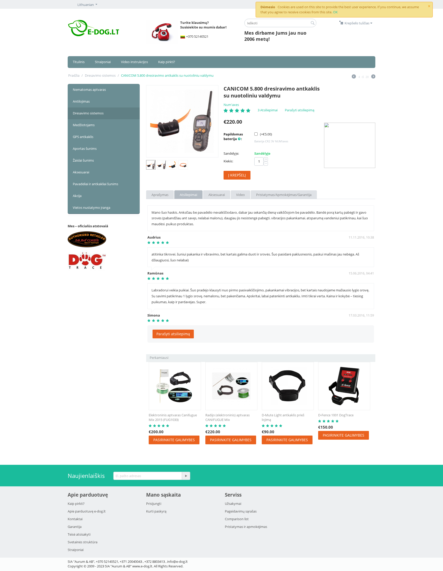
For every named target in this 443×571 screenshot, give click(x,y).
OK (335, 12)
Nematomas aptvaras (89, 89)
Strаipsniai (76, 549)
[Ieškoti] (312, 23)
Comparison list (237, 519)
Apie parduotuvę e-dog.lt (87, 511)
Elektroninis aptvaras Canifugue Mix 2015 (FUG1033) (173, 417)
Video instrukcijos (134, 62)
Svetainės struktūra (82, 542)
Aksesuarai (81, 172)
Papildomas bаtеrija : (233, 136)
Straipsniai (103, 62)
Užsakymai (233, 503)
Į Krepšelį (237, 175)
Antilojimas (81, 101)
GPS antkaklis (83, 136)
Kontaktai (75, 519)
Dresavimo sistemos (100, 75)
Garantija (75, 526)
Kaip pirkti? (166, 62)
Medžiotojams (84, 125)
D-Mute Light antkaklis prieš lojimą (283, 417)
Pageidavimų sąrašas (241, 511)
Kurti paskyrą (156, 511)
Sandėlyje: (231, 153)
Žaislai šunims (83, 160)
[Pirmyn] (373, 77)
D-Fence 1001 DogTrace (336, 415)
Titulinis (79, 62)
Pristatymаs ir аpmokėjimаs (246, 526)
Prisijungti (153, 503)
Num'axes (231, 104)
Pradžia (73, 75)
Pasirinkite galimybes (174, 439)
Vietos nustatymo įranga (91, 207)
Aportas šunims (85, 148)
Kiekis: (228, 161)
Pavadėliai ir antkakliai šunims (95, 184)
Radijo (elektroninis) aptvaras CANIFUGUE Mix (227, 417)
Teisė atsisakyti (79, 534)
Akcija (77, 195)
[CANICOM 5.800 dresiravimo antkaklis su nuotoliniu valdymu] (182, 121)
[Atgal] (354, 77)
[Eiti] (186, 476)
